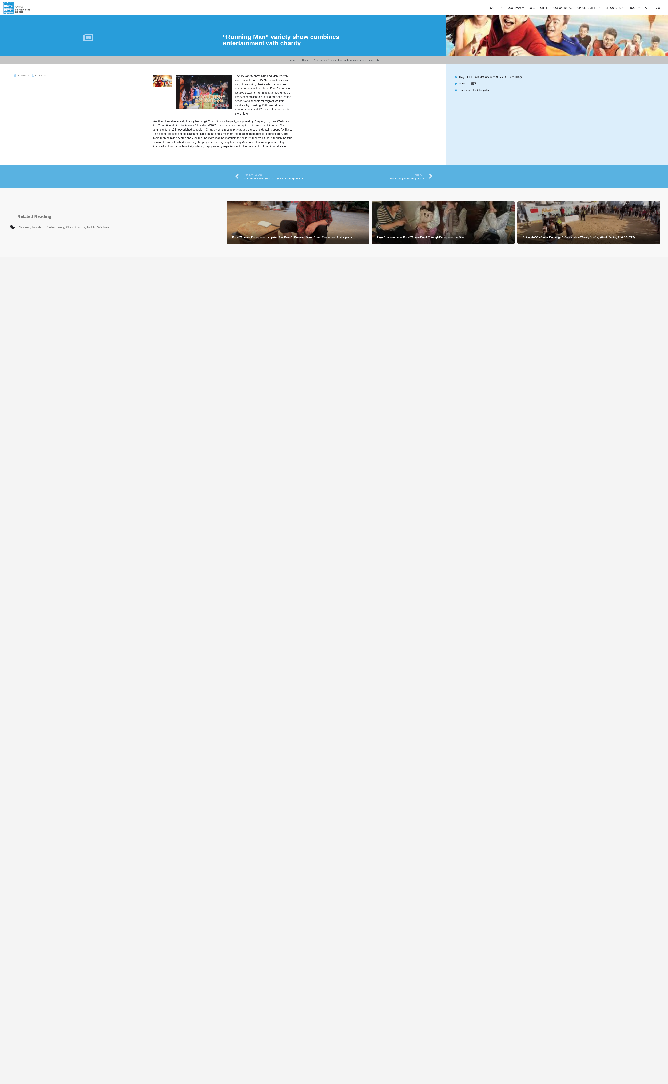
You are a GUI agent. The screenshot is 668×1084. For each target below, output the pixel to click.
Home (292, 60)
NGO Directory (515, 7)
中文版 (656, 7)
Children (23, 227)
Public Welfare (98, 227)
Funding (38, 227)
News (305, 60)
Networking (55, 227)
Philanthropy (75, 227)
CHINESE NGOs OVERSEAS (556, 7)
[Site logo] (19, 7)
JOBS (532, 7)
